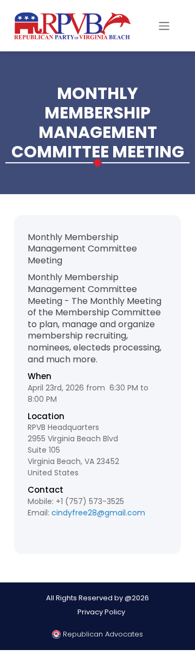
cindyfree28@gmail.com (98, 512)
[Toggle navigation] (164, 25)
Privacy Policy (101, 612)
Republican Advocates (102, 634)
